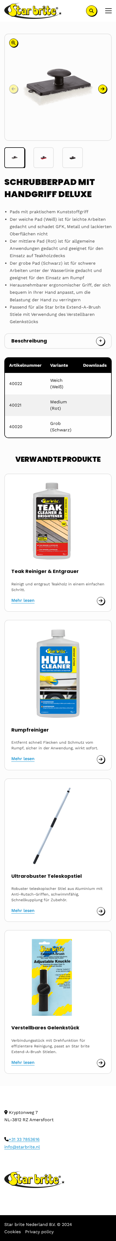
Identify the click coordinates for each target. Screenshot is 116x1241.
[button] (102, 89)
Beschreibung (29, 340)
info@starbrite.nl (22, 1146)
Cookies (12, 1231)
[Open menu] (106, 10)
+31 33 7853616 (24, 1139)
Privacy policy (39, 1231)
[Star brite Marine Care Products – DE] (33, 11)
